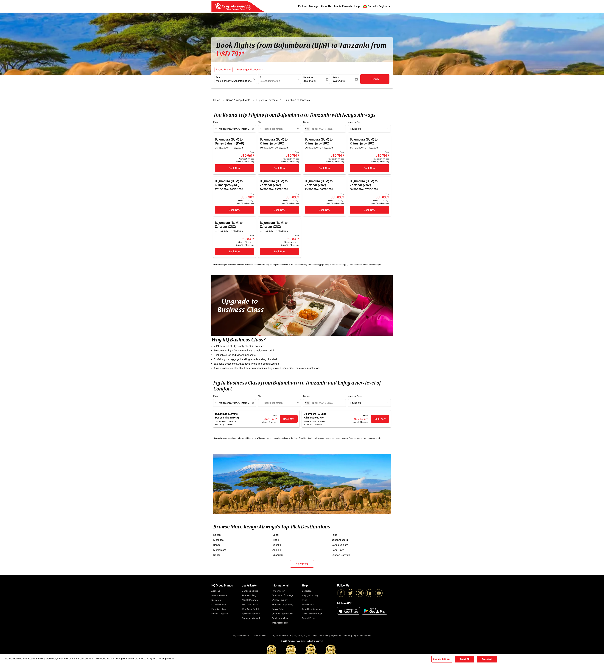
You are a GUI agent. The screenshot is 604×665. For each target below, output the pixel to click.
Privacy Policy (278, 591)
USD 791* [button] (230, 54)
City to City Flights (302, 635)
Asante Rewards (343, 6)
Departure (308, 77)
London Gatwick (341, 554)
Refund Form (308, 618)
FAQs (304, 600)
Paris (334, 534)
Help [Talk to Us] (310, 595)
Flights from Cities (320, 635)
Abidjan (276, 549)
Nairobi (217, 534)
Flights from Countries (340, 635)
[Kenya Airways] (341, 593)
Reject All (465, 659)
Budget (306, 122)
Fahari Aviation (218, 609)
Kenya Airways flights (238, 100)
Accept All (487, 659)
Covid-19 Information (312, 613)
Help (357, 6)
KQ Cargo (216, 600)
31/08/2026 (309, 80)
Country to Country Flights (280, 635)
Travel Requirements (312, 609)
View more (302, 563)
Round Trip (222, 69)
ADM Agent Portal (250, 609)
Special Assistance (251, 613)
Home (216, 100)
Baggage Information (252, 618)
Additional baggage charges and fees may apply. (328, 265)
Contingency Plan (280, 618)
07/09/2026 (339, 80)
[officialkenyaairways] (360, 593)
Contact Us (307, 591)
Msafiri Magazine (219, 613)
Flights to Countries (241, 635)
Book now (288, 418)
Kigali (275, 539)
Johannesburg (340, 539)
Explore (302, 6)
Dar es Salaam (340, 544)
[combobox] (234, 81)
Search (375, 78)
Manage (313, 6)
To (261, 77)
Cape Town (338, 549)
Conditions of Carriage (282, 595)
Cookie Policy (278, 609)
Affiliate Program (250, 600)
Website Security (279, 600)
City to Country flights (362, 635)
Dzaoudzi (277, 554)
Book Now (234, 168)
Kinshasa (218, 539)
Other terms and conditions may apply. (365, 265)
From (218, 77)
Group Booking (249, 595)
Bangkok (277, 544)
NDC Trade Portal (250, 604)
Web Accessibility (280, 622)
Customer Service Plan (282, 613)
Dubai (275, 534)
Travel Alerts (308, 604)
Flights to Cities (259, 635)
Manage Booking (250, 591)
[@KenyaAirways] (350, 593)
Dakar (216, 554)
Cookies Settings (441, 659)
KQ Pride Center (218, 604)
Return (336, 77)
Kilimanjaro (219, 549)
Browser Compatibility (282, 604)
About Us (326, 6)
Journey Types (355, 122)
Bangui (217, 544)
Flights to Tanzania (267, 100)
